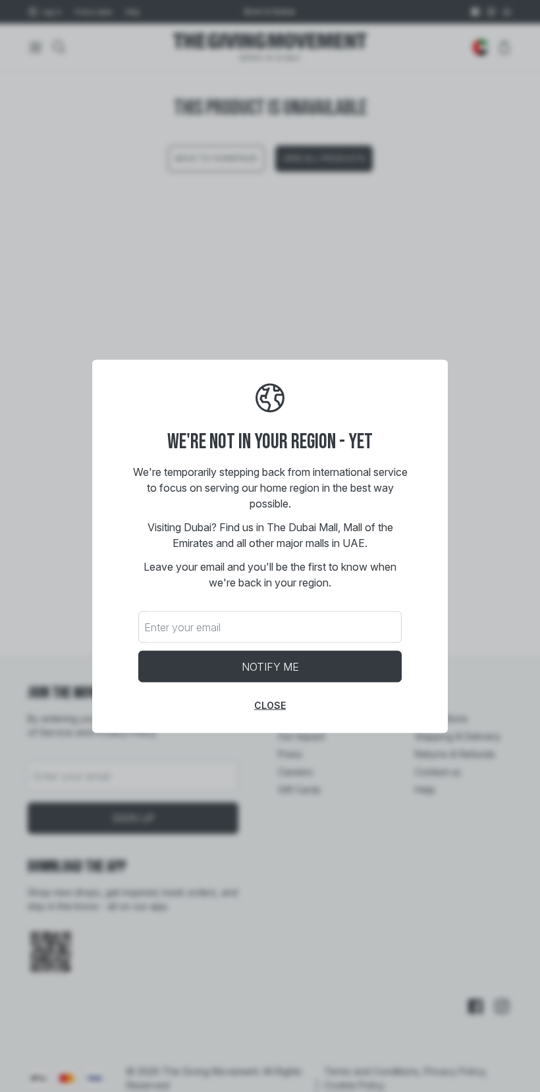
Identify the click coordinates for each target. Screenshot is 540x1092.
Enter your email (182, 626)
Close (270, 704)
